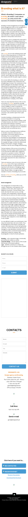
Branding (4, 18)
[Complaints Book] (14, 505)
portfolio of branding (10, 175)
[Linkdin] (14, 512)
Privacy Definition (13, 500)
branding (4, 16)
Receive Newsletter (14, 475)
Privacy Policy (5, 500)
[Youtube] (15, 512)
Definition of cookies (21, 500)
